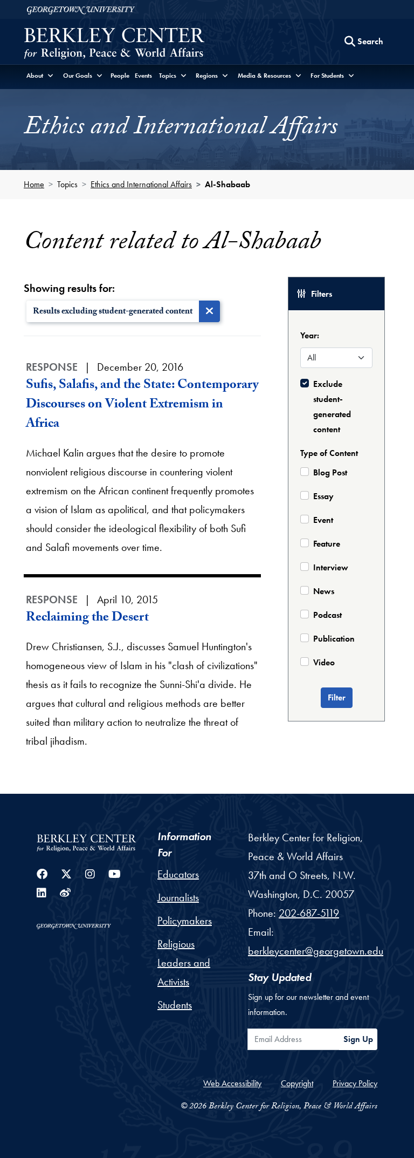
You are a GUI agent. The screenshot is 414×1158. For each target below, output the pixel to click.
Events (143, 75)
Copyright (297, 1083)
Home (34, 184)
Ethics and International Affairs (141, 184)
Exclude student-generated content (332, 406)
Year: (309, 335)
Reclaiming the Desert (87, 619)
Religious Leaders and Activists (183, 963)
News (323, 591)
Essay (323, 496)
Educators (178, 874)
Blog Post (330, 472)
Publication (334, 638)
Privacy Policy (355, 1083)
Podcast (327, 615)
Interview (330, 567)
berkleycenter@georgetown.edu (315, 951)
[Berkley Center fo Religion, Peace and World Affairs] (114, 44)
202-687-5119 (309, 913)
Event (323, 520)
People (120, 75)
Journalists (178, 897)
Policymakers (184, 921)
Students (174, 1005)
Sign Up (358, 1039)
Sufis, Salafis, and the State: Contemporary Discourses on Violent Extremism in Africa (142, 405)
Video (324, 662)
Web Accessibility (232, 1083)
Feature (326, 543)
